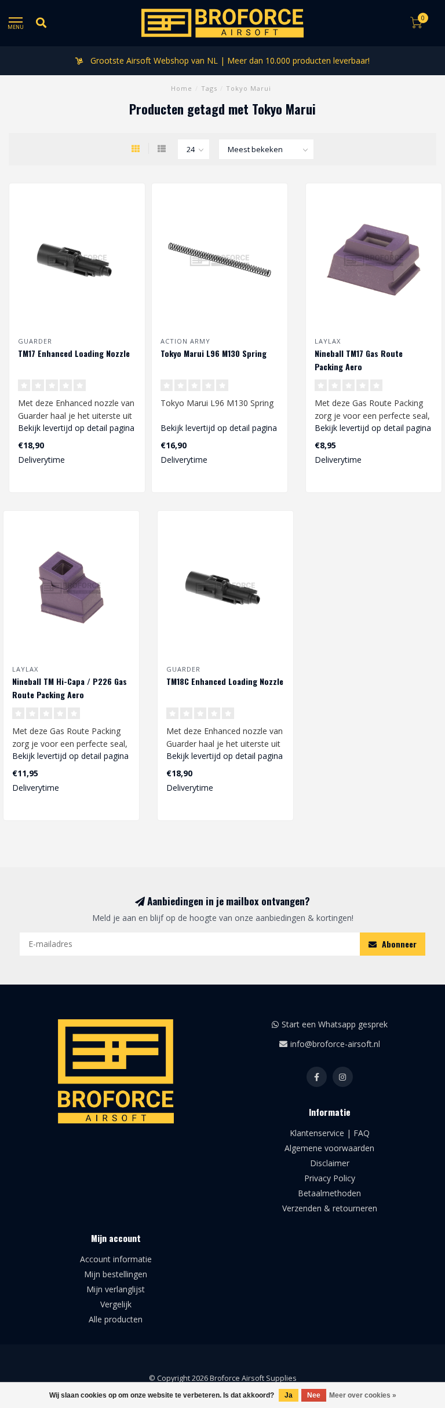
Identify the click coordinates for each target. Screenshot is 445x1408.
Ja (288, 1395)
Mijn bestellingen (115, 1274)
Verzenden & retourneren (329, 1208)
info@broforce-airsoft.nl (335, 1043)
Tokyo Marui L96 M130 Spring (214, 353)
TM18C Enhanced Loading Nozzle (224, 681)
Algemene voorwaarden (329, 1147)
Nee (313, 1395)
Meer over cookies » (362, 1395)
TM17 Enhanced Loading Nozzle (74, 353)
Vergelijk (116, 1304)
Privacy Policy (329, 1178)
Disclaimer (329, 1163)
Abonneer (398, 944)
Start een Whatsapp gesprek (335, 1024)
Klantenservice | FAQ (330, 1132)
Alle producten (116, 1319)
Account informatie (116, 1259)
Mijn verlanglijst (115, 1289)
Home (181, 88)
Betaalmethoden (329, 1193)
